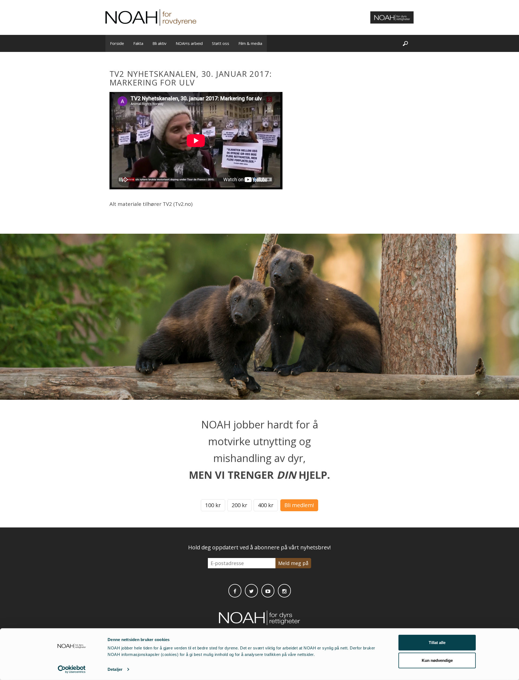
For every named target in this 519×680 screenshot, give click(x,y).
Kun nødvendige (437, 660)
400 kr (266, 505)
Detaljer (115, 669)
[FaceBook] (234, 591)
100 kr (213, 505)
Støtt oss (220, 43)
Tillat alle (437, 642)
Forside (117, 43)
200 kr (239, 505)
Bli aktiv (159, 43)
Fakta (138, 43)
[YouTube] (267, 591)
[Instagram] (284, 591)
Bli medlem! (299, 505)
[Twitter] (251, 591)
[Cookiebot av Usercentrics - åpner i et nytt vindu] (71, 669)
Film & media (250, 43)
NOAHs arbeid (189, 43)
